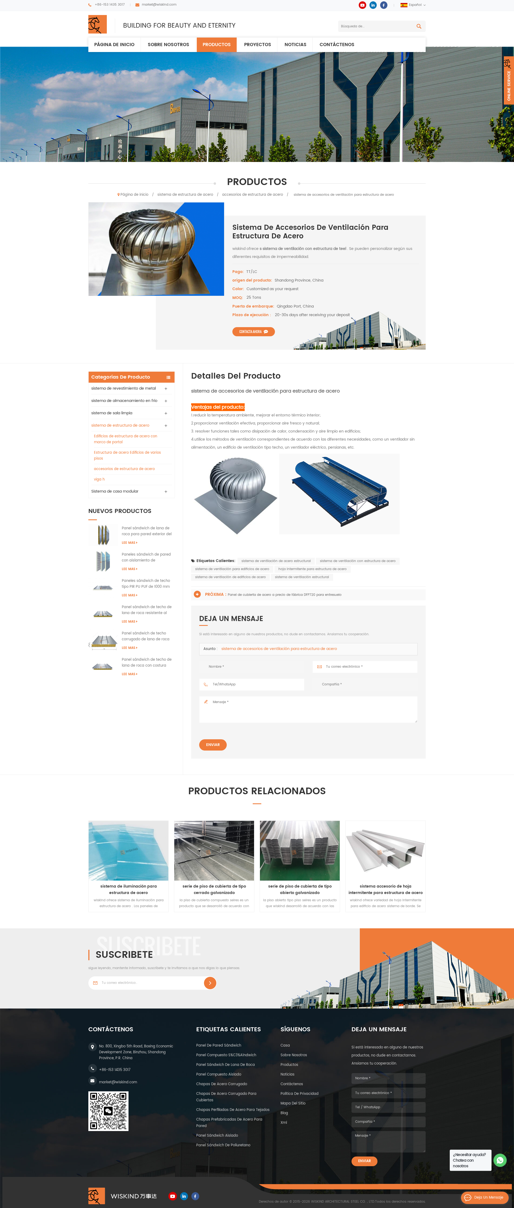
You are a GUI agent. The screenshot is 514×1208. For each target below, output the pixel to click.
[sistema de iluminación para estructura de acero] (128, 851)
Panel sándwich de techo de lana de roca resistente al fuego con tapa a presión (147, 610)
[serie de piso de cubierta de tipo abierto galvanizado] (300, 851)
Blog (284, 1113)
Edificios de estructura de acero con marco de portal (125, 439)
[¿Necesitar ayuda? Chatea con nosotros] (500, 1160)
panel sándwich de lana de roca (225, 1065)
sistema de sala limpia (111, 413)
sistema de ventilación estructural (302, 577)
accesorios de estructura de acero (252, 195)
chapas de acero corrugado (221, 1084)
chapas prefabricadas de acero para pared (229, 1123)
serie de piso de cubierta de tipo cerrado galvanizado (214, 889)
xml (284, 1123)
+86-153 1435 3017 (110, 4)
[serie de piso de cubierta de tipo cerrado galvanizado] (214, 851)
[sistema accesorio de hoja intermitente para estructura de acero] (385, 851)
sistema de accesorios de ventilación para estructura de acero (279, 649)
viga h (99, 479)
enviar (213, 745)
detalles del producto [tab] (236, 376)
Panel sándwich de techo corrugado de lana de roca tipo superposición (145, 636)
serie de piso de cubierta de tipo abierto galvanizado (300, 889)
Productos (217, 45)
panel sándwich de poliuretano (223, 1145)
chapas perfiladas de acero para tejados (233, 1110)
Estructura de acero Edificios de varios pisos (127, 455)
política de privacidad (300, 1094)
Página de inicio (114, 45)
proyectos (257, 45)
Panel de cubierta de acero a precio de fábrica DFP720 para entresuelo (285, 594)
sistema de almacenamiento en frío (124, 401)
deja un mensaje (488, 1197)
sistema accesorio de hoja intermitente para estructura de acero (386, 889)
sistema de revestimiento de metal (123, 388)
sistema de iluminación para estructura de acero (128, 889)
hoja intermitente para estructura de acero (312, 569)
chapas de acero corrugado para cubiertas (226, 1097)
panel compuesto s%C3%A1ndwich (226, 1055)
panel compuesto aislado (218, 1074)
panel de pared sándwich (218, 1045)
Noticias (296, 45)
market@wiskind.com (159, 4)
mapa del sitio (293, 1103)
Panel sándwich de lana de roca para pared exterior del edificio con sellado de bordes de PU (148, 531)
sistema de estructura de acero (185, 195)
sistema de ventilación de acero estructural (276, 561)
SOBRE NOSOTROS (168, 45)
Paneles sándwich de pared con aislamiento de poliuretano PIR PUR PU (146, 558)
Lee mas (128, 542)
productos (289, 1065)
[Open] (509, 80)
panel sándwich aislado (217, 1136)
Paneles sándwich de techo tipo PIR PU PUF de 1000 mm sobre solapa (146, 584)
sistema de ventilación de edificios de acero (230, 577)
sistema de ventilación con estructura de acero (358, 561)
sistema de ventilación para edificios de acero (232, 569)
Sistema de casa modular (114, 491)
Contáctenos (337, 45)
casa (285, 1045)
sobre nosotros (294, 1055)
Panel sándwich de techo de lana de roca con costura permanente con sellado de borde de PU (147, 663)
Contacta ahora (250, 331)
